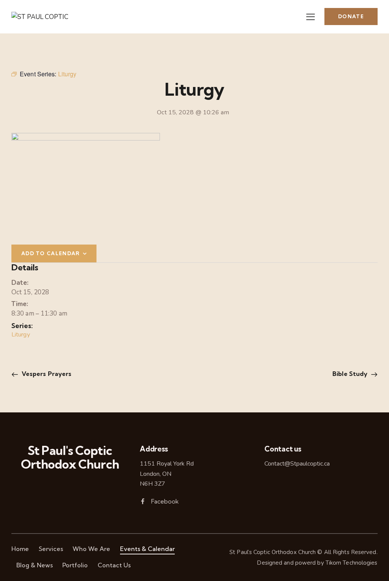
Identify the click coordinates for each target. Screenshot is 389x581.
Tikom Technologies (352, 563)
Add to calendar (50, 253)
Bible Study (350, 373)
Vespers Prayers (46, 373)
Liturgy (20, 334)
